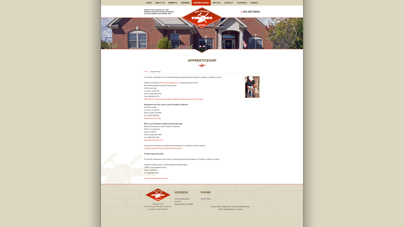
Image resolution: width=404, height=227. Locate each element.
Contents (242, 3)
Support (240, 209)
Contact (228, 3)
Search (254, 3)
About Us (160, 3)
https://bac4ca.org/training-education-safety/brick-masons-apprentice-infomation (173, 99)
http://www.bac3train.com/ (153, 140)
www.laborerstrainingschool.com (156, 178)
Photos (216, 3)
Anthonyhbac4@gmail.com (170, 83)
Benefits (173, 3)
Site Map (235, 206)
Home (149, 3)
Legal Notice (226, 206)
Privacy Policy (216, 206)
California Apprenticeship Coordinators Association (163, 148)
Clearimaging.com (229, 209)
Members (185, 3)
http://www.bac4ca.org (152, 118)
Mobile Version (244, 206)
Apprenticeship (201, 3)
